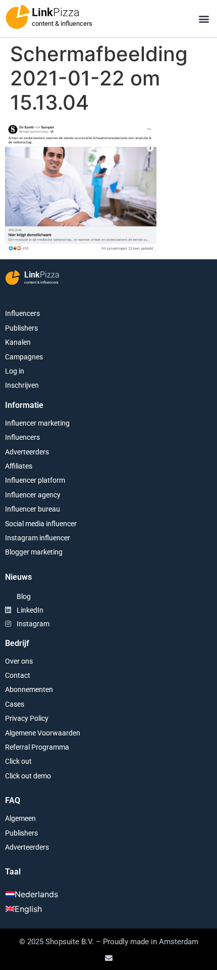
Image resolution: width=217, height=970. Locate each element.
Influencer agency (33, 495)
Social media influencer (41, 524)
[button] (203, 19)
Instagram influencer (37, 538)
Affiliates (18, 466)
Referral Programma (37, 747)
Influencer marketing (37, 423)
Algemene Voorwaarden (42, 733)
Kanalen (18, 342)
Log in (14, 371)
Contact (17, 675)
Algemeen (20, 818)
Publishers (21, 328)
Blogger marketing (34, 552)
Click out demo (28, 776)
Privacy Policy (26, 718)
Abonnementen (29, 689)
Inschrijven (22, 385)
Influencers (22, 313)
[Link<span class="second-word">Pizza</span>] (17, 16)
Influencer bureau (32, 509)
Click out (18, 761)
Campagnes (24, 357)
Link (56, 12)
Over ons (19, 661)
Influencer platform (35, 480)
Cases (14, 704)
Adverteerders (27, 452)
